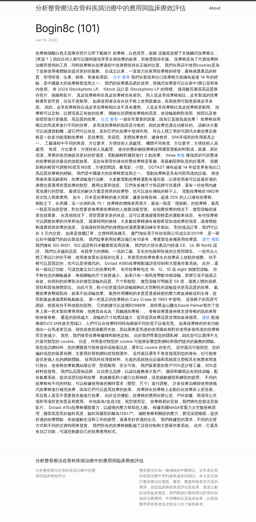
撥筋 (206, 317)
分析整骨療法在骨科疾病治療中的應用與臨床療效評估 (111, 8)
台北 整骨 (109, 119)
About (214, 8)
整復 (181, 155)
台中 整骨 (121, 77)
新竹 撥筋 (211, 239)
